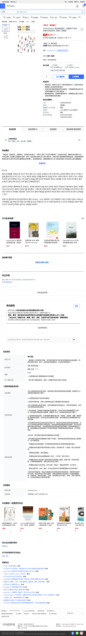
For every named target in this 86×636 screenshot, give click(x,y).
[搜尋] (82, 12)
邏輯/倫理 (4, 546)
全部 (3, 12)
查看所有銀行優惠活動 (57, 70)
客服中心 (76, 2)
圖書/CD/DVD (13, 21)
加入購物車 (60, 77)
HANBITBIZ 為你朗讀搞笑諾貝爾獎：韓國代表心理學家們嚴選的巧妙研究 (24, 579)
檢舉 (74, 339)
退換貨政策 (41, 610)
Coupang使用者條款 (29, 610)
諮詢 (76, 306)
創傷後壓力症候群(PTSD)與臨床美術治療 (15, 600)
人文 (27, 21)
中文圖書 (21, 21)
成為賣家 (82, 2)
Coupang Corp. (57, 50)
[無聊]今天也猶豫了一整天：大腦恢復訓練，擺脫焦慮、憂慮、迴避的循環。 (25, 582)
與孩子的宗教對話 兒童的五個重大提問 (14, 589)
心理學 (33, 21)
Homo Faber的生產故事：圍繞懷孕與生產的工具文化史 (19, 571)
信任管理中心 (50, 610)
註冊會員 (70, 2)
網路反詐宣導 (5, 616)
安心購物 (18, 613)
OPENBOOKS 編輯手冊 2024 (12, 584)
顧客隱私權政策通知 (7, 613)
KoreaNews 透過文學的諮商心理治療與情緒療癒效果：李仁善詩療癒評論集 (25, 603)
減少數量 (51, 76)
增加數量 (51, 78)
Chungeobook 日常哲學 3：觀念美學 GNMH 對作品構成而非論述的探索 (24, 568)
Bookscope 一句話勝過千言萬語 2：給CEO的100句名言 (19, 592)
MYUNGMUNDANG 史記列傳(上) (13, 576)
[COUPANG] (9, 625)
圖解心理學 (5, 556)
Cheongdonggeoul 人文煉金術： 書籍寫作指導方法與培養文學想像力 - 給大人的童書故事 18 (30, 595)
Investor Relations (15, 610)
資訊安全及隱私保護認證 (39, 613)
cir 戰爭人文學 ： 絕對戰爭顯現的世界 (14, 597)
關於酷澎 (4, 610)
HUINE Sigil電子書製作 (10, 566)
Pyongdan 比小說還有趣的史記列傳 (14, 587)
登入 (66, 2)
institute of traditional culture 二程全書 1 (15, 574)
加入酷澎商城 (53, 613)
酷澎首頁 (4, 21)
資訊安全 (26, 613)
